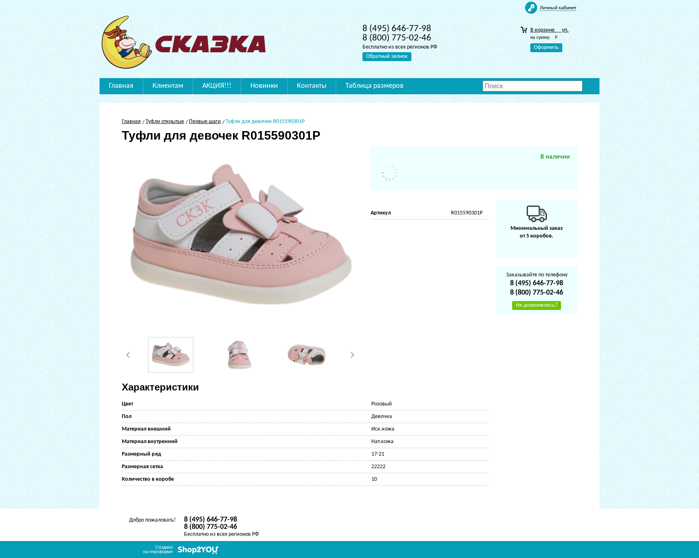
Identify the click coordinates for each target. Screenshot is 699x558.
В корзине (549, 30)
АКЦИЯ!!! (216, 86)
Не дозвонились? (536, 305)
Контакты (311, 86)
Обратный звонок (387, 56)
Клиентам (168, 86)
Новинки (264, 86)
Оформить (546, 48)
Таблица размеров (374, 86)
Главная (121, 86)
